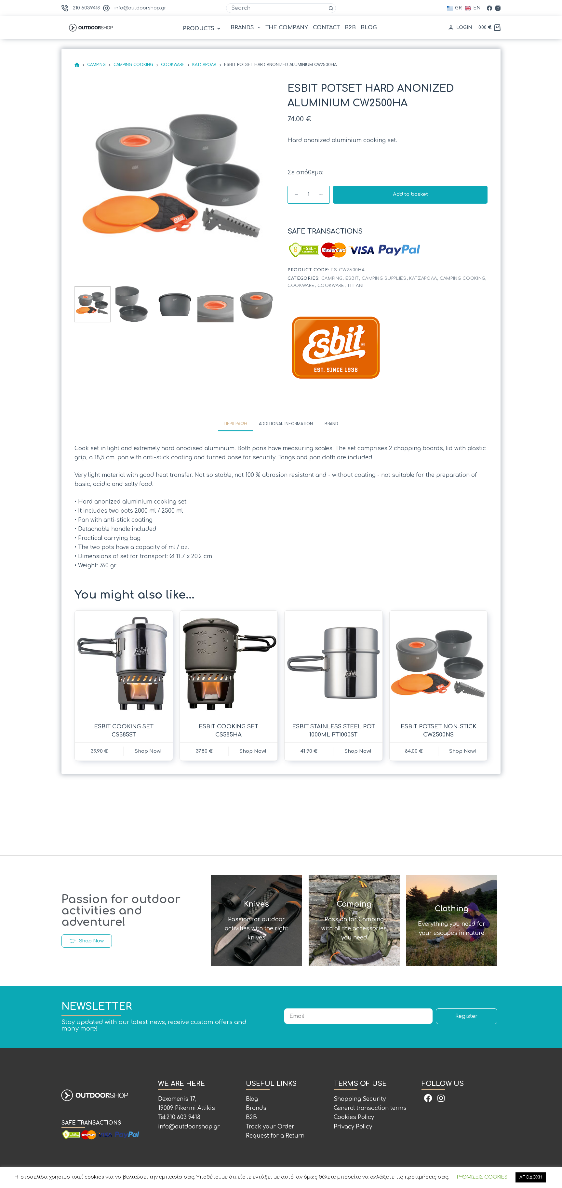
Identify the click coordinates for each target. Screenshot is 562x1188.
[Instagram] (498, 8)
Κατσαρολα (423, 278)
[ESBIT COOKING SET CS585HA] (229, 663)
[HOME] (76, 64)
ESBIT (352, 278)
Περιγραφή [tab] (235, 424)
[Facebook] (489, 8)
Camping (332, 278)
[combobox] (276, 8)
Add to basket (410, 194)
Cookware (301, 285)
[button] (202, 28)
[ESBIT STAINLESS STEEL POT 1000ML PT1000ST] (333, 663)
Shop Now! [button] (462, 751)
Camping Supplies (384, 278)
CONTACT (326, 28)
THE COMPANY (286, 28)
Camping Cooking (462, 278)
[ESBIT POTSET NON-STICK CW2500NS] (439, 663)
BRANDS (242, 28)
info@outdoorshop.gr (140, 8)
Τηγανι (355, 285)
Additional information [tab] (286, 424)
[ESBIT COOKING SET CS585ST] (124, 663)
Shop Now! (148, 751)
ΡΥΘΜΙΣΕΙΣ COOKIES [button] (482, 1177)
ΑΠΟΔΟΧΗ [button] (530, 1177)
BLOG (369, 28)
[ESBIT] (336, 348)
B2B (350, 28)
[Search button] (331, 8)
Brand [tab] (331, 424)
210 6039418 (86, 8)
